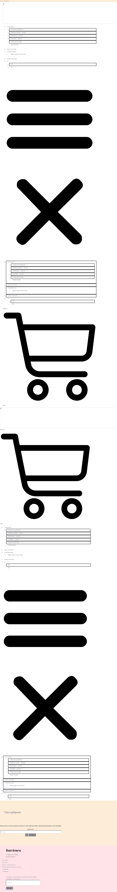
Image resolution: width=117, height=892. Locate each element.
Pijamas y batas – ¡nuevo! (18, 32)
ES (11, 67)
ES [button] (7, 61)
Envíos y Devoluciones (9, 865)
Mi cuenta (5, 860)
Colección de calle (16, 41)
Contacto (5, 862)
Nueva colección (11, 49)
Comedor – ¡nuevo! (16, 38)
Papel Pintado (15, 44)
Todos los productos (17, 29)
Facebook (5, 871)
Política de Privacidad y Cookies (12, 867)
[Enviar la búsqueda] (26, 834)
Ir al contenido (4, 1)
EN (12, 64)
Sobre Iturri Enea (12, 59)
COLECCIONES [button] (10, 26)
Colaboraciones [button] (11, 51)
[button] (49, 164)
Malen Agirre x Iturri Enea (18, 54)
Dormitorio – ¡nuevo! (17, 35)
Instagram (5, 869)
